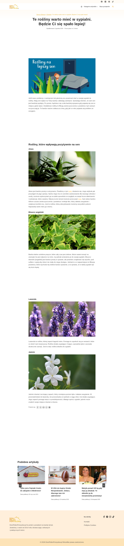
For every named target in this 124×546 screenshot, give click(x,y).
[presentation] (31, 475)
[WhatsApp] (46, 407)
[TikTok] (112, 1)
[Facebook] (101, 1)
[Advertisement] (62, 45)
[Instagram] (105, 1)
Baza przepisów (105, 6)
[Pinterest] (109, 1)
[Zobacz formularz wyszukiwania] (112, 6)
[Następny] (103, 485)
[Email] (43, 407)
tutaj (70, 191)
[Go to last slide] (20, 485)
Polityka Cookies (90, 525)
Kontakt (86, 522)
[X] (40, 407)
